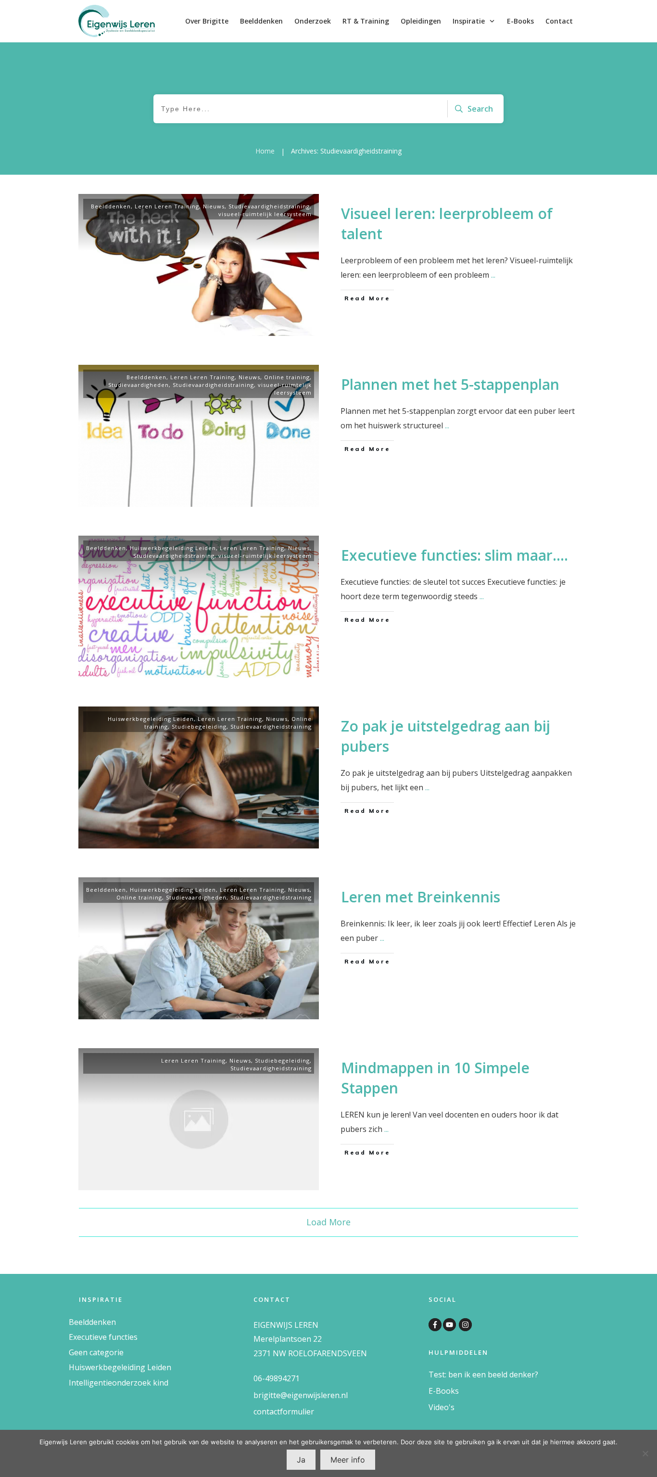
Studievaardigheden (138, 384)
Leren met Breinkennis (420, 897)
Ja (301, 1459)
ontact (268, 1411)
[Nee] (645, 1453)
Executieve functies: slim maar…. (454, 555)
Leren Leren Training (167, 206)
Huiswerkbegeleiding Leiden (173, 548)
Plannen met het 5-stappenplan (450, 384)
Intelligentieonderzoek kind (118, 1382)
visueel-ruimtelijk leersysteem (265, 214)
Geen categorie (96, 1352)
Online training (287, 377)
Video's (442, 1407)
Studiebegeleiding (199, 726)
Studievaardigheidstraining (269, 206)
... (493, 275)
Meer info (347, 1459)
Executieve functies (103, 1337)
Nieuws (214, 206)
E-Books (444, 1391)
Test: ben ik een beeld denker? (483, 1374)
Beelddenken (111, 206)
